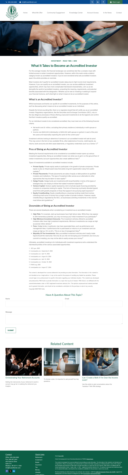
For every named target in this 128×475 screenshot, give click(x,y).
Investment (38, 460)
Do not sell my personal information (91, 473)
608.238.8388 (12, 2)
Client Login (116, 2)
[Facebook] (103, 2)
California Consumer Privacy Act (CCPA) (105, 472)
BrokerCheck (90, 459)
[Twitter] (92, 2)
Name (8, 298)
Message (9, 312)
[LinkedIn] (98, 2)
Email (67, 298)
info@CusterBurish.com (29, 2)
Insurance (38, 465)
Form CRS (61, 456)
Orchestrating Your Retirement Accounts (23, 378)
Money (37, 470)
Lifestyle (37, 472)
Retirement (38, 457)
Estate (37, 462)
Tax (36, 467)
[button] (25, 12)
